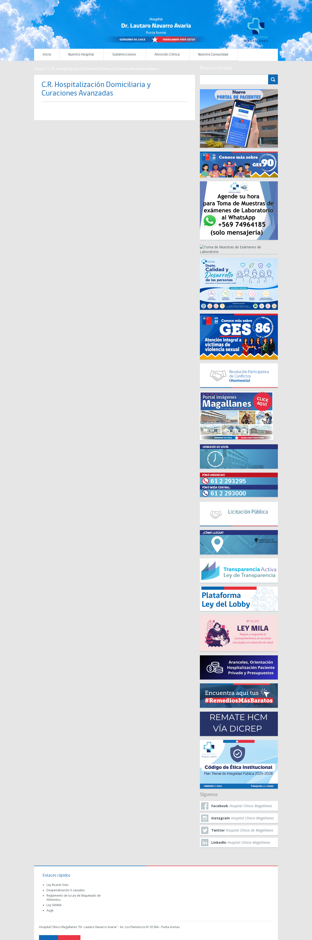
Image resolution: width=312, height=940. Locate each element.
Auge (50, 910)
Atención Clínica (167, 55)
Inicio (47, 55)
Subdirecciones (124, 55)
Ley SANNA (54, 905)
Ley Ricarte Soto (57, 885)
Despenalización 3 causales (66, 890)
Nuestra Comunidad (213, 55)
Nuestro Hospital (81, 55)
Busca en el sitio (216, 68)
